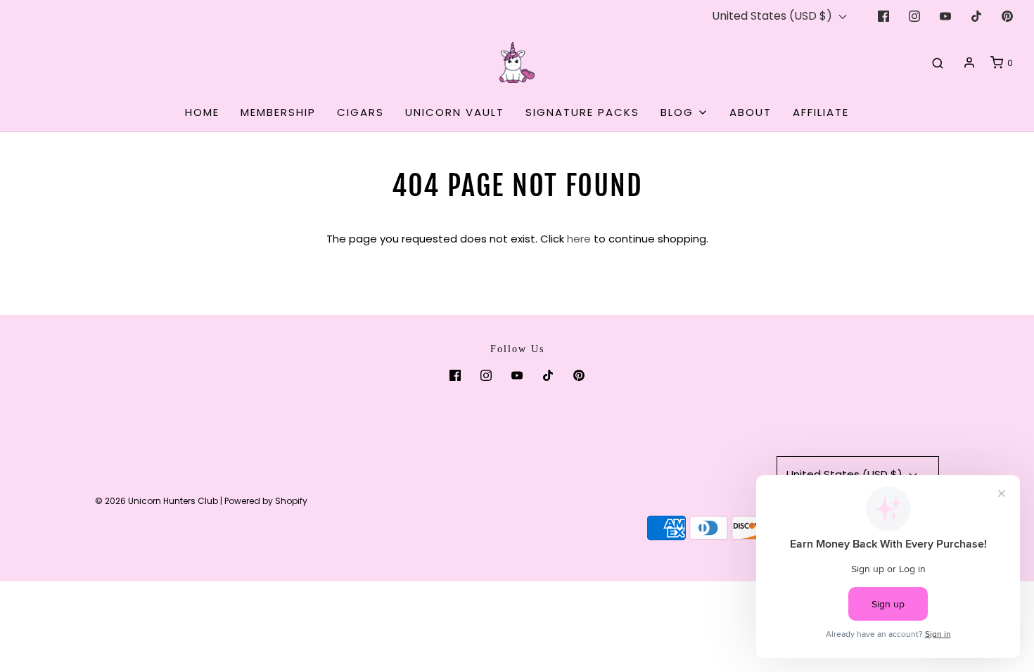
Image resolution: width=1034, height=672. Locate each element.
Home (202, 112)
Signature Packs (582, 112)
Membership (278, 112)
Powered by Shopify (265, 501)
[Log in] (969, 62)
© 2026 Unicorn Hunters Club (156, 501)
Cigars (360, 112)
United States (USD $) (773, 16)
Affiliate (821, 112)
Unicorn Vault (454, 112)
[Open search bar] (937, 62)
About (750, 112)
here (579, 238)
